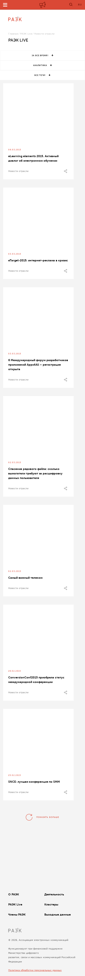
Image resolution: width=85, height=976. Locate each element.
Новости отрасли (18, 171)
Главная (13, 33)
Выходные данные (57, 914)
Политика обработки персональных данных (35, 970)
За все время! (40, 55)
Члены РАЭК (17, 914)
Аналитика (40, 65)
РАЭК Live (26, 33)
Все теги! (40, 75)
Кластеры (51, 904)
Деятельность (54, 894)
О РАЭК (13, 894)
